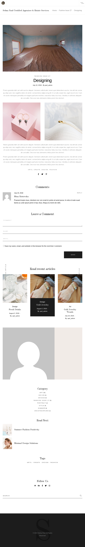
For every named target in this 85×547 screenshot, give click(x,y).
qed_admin (48, 85)
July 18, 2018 (69, 316)
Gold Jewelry (42, 305)
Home (54, 10)
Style (41, 405)
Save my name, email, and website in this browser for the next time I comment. (33, 246)
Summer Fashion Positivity (26, 430)
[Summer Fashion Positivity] (7, 429)
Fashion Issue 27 (65, 10)
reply (79, 192)
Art (70, 306)
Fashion (53, 169)
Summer (41, 408)
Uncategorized (41, 411)
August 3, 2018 (14, 313)
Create (37, 169)
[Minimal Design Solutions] (7, 443)
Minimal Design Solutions (26, 443)
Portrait (41, 403)
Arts (30, 169)
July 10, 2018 (37, 85)
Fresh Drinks (15, 310)
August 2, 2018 (42, 308)
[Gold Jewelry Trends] (70, 288)
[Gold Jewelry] (42, 288)
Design (45, 169)
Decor (42, 395)
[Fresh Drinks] (15, 288)
